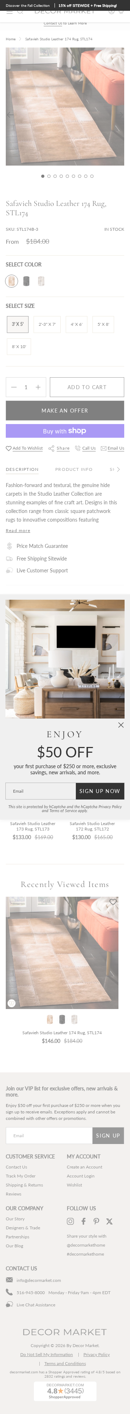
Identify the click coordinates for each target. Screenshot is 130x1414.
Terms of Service (63, 811)
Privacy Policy (110, 807)
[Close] (121, 725)
